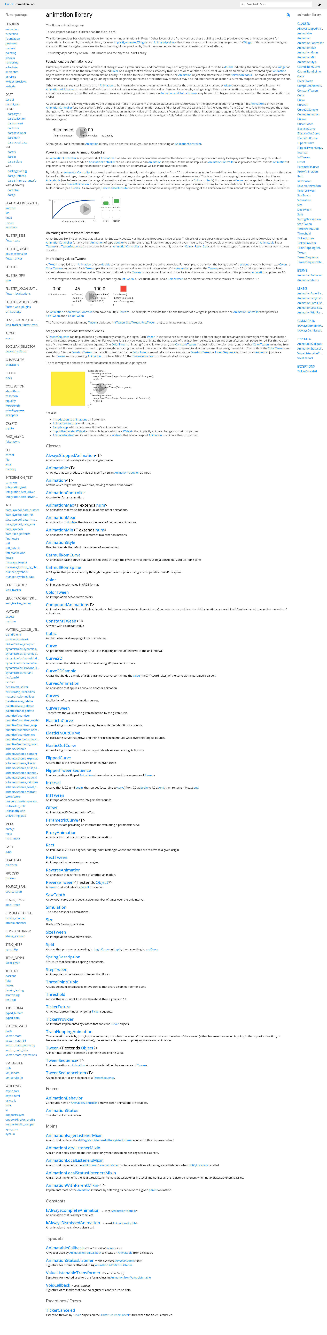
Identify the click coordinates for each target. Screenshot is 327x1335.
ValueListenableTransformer (73, 1272)
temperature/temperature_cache (27, 801)
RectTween (148, 322)
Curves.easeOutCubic (115, 188)
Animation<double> (126, 472)
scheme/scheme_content (21, 754)
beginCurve (101, 949)
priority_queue (15, 410)
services (11, 77)
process (11, 878)
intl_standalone (15, 553)
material (11, 48)
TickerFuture (58, 1006)
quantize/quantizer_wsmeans (24, 730)
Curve (239, 180)
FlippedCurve (58, 757)
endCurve (152, 949)
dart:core (13, 128)
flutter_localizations (18, 293)
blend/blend (13, 634)
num (100, 505)
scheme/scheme (16, 749)
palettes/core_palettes (20, 706)
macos (10, 222)
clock (9, 378)
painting (11, 53)
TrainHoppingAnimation (69, 1031)
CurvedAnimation (78, 184)
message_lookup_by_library (23, 567)
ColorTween (54, 268)
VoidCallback (58, 1285)
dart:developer (17, 133)
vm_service (12, 1073)
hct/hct (10, 682)
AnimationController (59, 107)
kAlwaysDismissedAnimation (73, 1222)
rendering (12, 62)
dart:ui (10, 99)
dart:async (14, 114)
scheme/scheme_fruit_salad (23, 768)
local (8, 464)
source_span (14, 891)
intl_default (13, 548)
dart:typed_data (17, 142)
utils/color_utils (15, 806)
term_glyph (13, 963)
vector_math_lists (17, 1050)
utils (8, 1068)
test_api (11, 1000)
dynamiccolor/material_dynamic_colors (30, 658)
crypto (10, 428)
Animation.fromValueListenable (130, 1277)
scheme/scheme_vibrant (21, 792)
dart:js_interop (17, 176)
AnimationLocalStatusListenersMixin (81, 1173)
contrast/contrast (17, 639)
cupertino (12, 34)
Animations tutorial (65, 423)
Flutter (9, 4)
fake (8, 981)
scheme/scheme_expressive (23, 758)
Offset (52, 807)
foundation (13, 39)
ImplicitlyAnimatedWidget (130, 42)
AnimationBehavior (64, 1098)
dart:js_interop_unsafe (22, 180)
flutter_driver (14, 258)
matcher (11, 621)
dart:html (13, 190)
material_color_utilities (20, 696)
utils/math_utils (15, 811)
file (7, 460)
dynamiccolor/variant (19, 673)
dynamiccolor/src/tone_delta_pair (27, 668)
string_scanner (15, 936)
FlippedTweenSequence (68, 770)
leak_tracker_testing (19, 603)
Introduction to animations (70, 419)
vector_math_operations (21, 1055)
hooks (10, 985)
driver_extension (16, 254)
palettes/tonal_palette (20, 711)
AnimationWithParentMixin (72, 1185)
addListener (90, 1165)
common (11, 482)
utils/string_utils (16, 816)
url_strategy (13, 311)
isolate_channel (15, 918)
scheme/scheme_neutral (21, 777)
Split (50, 944)
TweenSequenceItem (66, 1072)
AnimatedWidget (164, 42)
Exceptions (306, 366)
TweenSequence (71, 246)
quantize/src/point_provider (23, 739)
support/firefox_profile (20, 1119)
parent (84, 887)
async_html (13, 1096)
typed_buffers (14, 1013)
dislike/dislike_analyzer (20, 644)
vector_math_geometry (20, 1045)
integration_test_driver (20, 492)
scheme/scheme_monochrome (25, 773)
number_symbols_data (20, 577)
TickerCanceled (60, 1310)
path (9, 852)
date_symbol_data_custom (22, 510)
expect (10, 616)
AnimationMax (60, 505)
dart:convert (15, 123)
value (136, 675)
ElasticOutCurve (61, 745)
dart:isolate (15, 161)
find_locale (12, 538)
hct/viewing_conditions (20, 692)
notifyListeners (198, 1165)
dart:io (12, 157)
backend (11, 976)
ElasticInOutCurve (63, 733)
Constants (306, 321)
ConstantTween (185, 344)
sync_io (10, 1134)
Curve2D (54, 658)
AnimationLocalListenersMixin (75, 1160)
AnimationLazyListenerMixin (73, 1148)
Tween (50, 246)
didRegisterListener (90, 1140)
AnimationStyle (60, 542)
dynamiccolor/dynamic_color (24, 649)
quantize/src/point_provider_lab (26, 744)
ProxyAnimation (61, 832)
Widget (247, 42)
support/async (15, 1115)
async (9, 338)
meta (9, 834)
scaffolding (13, 995)
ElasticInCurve (59, 720)
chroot (10, 455)
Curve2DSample (61, 671)
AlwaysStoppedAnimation (70, 455)
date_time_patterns (18, 534)
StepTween (56, 969)
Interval (53, 783)
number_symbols (17, 572)
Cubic (51, 633)
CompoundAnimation (66, 604)
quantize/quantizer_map (21, 725)
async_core (13, 1091)
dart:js (11, 195)
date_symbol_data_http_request (26, 519)
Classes (303, 24)
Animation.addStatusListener (178, 93)
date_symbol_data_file (19, 515)
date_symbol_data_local (20, 524)
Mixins (302, 288)
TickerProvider (60, 1019)
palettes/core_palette (19, 701)
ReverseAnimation (63, 870)
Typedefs (304, 339)
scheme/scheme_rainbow (22, 782)
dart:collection (17, 118)
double (228, 67)
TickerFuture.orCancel (114, 1315)
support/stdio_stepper (20, 1124)
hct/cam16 (12, 677)
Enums (302, 270)
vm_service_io (14, 1078)
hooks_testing (15, 990)
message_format (16, 562)
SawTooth (55, 894)
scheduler (12, 67)
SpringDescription (63, 957)
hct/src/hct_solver (17, 687)
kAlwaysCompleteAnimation (73, 1210)
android (10, 208)
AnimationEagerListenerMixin (74, 1135)
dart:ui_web (13, 104)
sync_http (12, 949)
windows (11, 227)
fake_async (13, 441)
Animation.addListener (60, 89)
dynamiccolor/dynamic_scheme (25, 654)
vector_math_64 (16, 1040)
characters (12, 365)
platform (11, 865)
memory (11, 469)
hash (9, 1031)
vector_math (13, 1036)
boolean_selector (17, 351)
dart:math (14, 138)
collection (12, 396)
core (8, 1105)
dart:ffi (12, 152)
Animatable (53, 180)
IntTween (127, 279)
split (118, 949)
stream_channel (16, 923)
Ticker (96, 1011)
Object (102, 882)
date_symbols (14, 529)
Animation (279, 71)
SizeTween (53, 316)
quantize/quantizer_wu (20, 735)
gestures (11, 43)
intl (8, 543)
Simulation (56, 907)
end (161, 787)
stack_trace (13, 905)
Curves (75, 188)
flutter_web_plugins (18, 307)
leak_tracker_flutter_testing (23, 325)
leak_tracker (13, 590)
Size (205, 246)
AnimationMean (61, 517)
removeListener (109, 1165)
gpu (8, 280)
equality (11, 401)
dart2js (10, 829)
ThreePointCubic (62, 982)
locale (9, 558)
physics (10, 58)
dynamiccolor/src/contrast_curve (26, 663)
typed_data (13, 1018)
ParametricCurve (62, 820)
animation (12, 29)
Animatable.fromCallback (85, 1253)
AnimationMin (59, 530)
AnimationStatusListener (70, 1260)
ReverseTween (60, 882)
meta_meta (13, 838)
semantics (12, 72)
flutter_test (13, 240)
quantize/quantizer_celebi (22, 720)
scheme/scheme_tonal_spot (23, 787)
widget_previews (16, 81)
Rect (209, 180)
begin (79, 787)
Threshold (55, 994)
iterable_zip (13, 405)
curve (120, 787)
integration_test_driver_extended (27, 497)
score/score (13, 796)
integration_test (16, 487)
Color (114, 71)
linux (9, 218)
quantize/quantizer (18, 715)
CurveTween (58, 708)
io (7, 1110)
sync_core (12, 1129)
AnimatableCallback (65, 1247)
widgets (10, 86)
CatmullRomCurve (63, 555)
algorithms (13, 391)
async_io (11, 1100)
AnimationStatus (241, 75)
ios (7, 213)
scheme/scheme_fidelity (21, 763)
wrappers (12, 415)
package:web (18, 171)
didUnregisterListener (118, 1140)
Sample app (60, 427)
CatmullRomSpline (63, 567)
